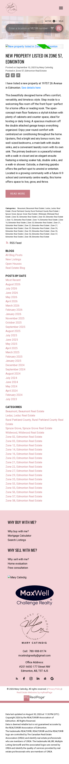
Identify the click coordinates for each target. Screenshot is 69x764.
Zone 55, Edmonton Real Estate (24, 487)
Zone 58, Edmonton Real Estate (36, 237)
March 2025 (12, 352)
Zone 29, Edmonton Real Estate (37, 228)
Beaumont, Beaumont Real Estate (31, 208)
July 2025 (11, 335)
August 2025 (13, 331)
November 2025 (15, 318)
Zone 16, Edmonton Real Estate (24, 453)
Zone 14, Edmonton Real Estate (45, 220)
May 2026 (11, 297)
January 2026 (13, 314)
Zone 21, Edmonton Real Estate (24, 462)
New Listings (13, 259)
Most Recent (13, 280)
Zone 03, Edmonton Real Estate (50, 217)
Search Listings (17, 540)
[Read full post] (34, 48)
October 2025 (14, 322)
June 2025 (12, 339)
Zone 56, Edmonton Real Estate (37, 234)
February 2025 (14, 356)
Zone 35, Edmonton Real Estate (24, 479)
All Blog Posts (14, 255)
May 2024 (11, 386)
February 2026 (14, 309)
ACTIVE (48, 21)
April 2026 (12, 301)
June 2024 (12, 382)
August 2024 (13, 373)
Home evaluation (17, 563)
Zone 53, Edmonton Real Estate (37, 231)
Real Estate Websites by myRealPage (34, 692)
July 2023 (11, 399)
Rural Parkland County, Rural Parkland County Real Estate (35, 211)
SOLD (61, 21)
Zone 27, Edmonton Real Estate (24, 470)
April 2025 (12, 348)
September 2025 (15, 326)
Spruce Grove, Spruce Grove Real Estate (22, 214)
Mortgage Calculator (19, 535)
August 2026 (13, 284)
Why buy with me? (18, 531)
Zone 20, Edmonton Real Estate (40, 223)
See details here (31, 87)
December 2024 (15, 365)
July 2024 (11, 378)
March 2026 (12, 305)
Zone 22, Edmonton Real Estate (37, 225)
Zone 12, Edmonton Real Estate (19, 220)
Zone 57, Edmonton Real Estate (31, 70)
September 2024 (15, 369)
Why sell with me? (18, 559)
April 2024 (12, 390)
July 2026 (11, 288)
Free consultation (18, 567)
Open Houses (14, 263)
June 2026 (12, 292)
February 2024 (14, 394)
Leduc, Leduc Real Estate (20, 415)
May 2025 (11, 343)
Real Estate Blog (15, 267)
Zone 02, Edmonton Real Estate (24, 217)
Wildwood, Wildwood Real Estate (25, 432)
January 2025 (13, 360)
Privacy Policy (54, 689)
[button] (16, 678)
